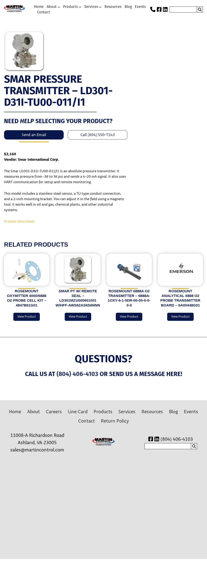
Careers (54, 412)
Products (70, 6)
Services (91, 6)
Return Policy (115, 421)
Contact (43, 12)
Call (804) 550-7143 (97, 134)
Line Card (78, 412)
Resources (113, 6)
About (52, 6)
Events (140, 6)
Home (39, 6)
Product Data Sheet (19, 221)
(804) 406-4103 (77, 374)
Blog (128, 6)
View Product (26, 317)
